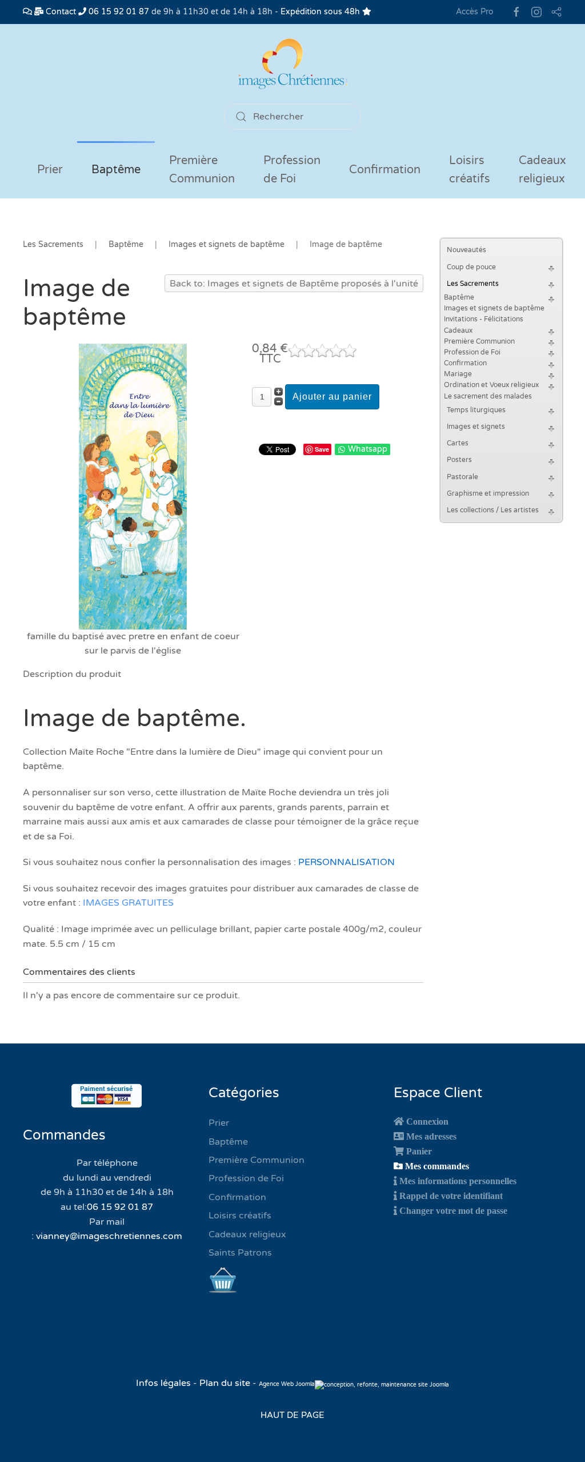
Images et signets (476, 427)
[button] (553, 267)
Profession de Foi (472, 352)
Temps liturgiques (476, 410)
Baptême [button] (116, 170)
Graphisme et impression (488, 493)
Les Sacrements (473, 284)
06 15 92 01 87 (117, 12)
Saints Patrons (240, 1252)
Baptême (459, 297)
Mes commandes (437, 1165)
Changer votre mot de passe (453, 1210)
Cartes (457, 443)
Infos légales (164, 1383)
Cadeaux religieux (247, 1234)
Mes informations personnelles (457, 1180)
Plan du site (224, 1383)
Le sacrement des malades (488, 396)
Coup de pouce (471, 267)
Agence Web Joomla (287, 1384)
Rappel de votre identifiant (451, 1195)
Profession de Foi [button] (291, 170)
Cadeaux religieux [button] (542, 170)
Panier (419, 1151)
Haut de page (292, 1415)
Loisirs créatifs (240, 1215)
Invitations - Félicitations (483, 319)
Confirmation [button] (384, 170)
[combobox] (292, 116)
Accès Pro (475, 12)
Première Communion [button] (202, 170)
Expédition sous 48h (321, 12)
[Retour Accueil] (292, 63)
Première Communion (479, 341)
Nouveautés (466, 250)
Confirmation (465, 363)
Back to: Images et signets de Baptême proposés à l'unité (294, 283)
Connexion (427, 1121)
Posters (459, 460)
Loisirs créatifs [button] (469, 170)
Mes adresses (431, 1136)
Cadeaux (458, 330)
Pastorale (462, 477)
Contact (59, 12)
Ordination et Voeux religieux (491, 385)
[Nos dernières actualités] (27, 12)
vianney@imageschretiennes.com (109, 1236)
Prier (50, 170)
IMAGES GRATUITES (128, 903)
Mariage (458, 374)
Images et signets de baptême (494, 308)
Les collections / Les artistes (493, 510)
